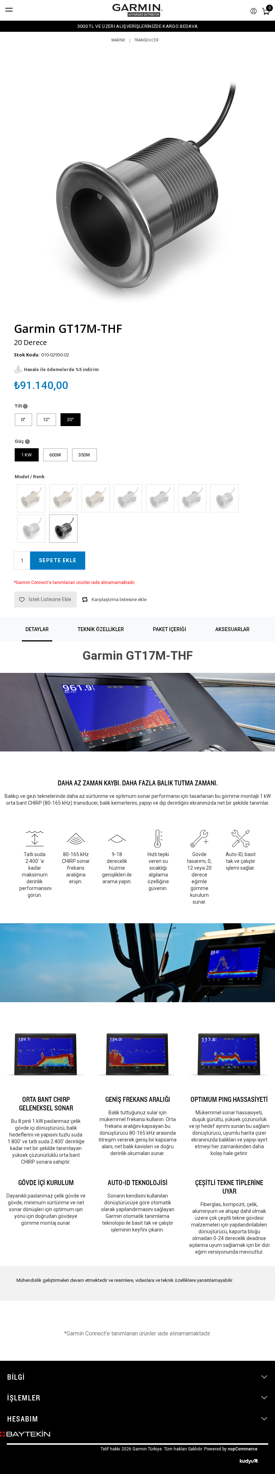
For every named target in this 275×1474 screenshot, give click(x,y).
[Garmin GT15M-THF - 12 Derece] (159, 498)
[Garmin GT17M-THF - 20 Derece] (63, 528)
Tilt (19, 406)
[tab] (37, 629)
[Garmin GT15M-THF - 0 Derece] (127, 498)
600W (55, 455)
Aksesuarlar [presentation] (232, 629)
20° (70, 419)
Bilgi (16, 1376)
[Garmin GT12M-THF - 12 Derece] (63, 498)
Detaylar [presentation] (37, 629)
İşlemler (23, 1397)
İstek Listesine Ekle (50, 599)
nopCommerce (242, 1448)
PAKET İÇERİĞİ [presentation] (169, 629)
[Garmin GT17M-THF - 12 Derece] (30, 528)
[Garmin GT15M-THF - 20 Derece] (192, 498)
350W (84, 455)
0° (23, 419)
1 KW (26, 455)
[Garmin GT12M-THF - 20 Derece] (95, 498)
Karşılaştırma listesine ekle (119, 599)
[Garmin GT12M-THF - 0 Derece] (30, 498)
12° (46, 419)
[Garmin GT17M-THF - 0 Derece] (224, 498)
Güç (20, 441)
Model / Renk (29, 476)
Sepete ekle (57, 560)
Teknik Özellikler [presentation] (101, 629)
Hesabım (22, 1418)
